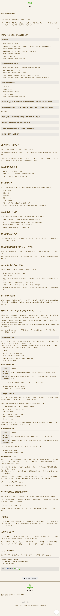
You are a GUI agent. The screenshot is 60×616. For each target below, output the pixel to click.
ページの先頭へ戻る (31, 578)
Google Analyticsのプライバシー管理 (13, 452)
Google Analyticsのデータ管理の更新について (15, 485)
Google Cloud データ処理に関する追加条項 (14, 388)
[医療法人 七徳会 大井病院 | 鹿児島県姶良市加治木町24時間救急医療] (30, 4)
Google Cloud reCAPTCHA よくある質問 (14, 386)
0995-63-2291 (10, 563)
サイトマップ (35, 602)
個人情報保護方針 (26, 602)
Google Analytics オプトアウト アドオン (14, 505)
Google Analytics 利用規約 (10, 450)
